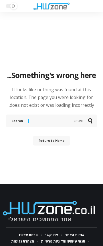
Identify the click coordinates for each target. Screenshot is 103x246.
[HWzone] (51, 6)
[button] (92, 6)
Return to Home (51, 141)
